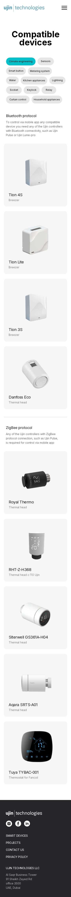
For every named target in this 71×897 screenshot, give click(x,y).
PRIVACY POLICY (17, 857)
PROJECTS (13, 842)
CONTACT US (15, 849)
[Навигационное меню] (64, 8)
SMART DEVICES (17, 835)
